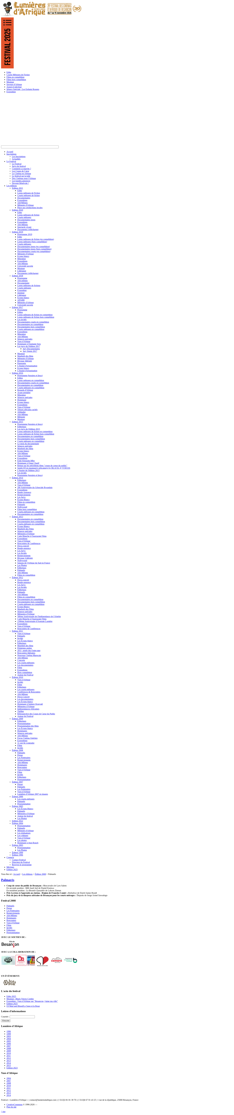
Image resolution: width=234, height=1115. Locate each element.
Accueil (16, 874)
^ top (3, 1111)
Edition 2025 (12, 1004)
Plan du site (11, 1107)
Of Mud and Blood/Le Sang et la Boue (23, 1006)
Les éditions (27, 874)
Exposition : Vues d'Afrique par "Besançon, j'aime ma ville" (32, 1001)
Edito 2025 (11, 996)
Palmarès (7, 880)
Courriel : (5, 1016)
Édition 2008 (40, 874)
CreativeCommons (14, 1104)
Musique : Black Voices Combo (20, 999)
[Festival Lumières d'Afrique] (41, 16)
